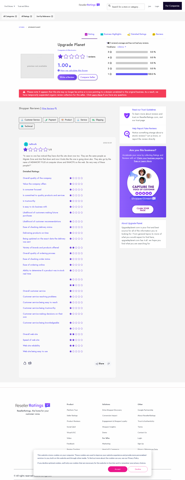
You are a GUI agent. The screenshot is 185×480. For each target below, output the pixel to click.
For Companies (172, 5)
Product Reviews (73, 421)
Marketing (106, 444)
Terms (140, 427)
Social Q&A (71, 427)
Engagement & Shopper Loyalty (114, 421)
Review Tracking (73, 449)
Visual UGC (71, 432)
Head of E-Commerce (110, 449)
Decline (138, 469)
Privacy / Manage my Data (148, 449)
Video (69, 438)
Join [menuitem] (149, 6)
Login (140, 438)
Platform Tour (72, 410)
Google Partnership (145, 410)
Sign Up (141, 444)
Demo (104, 432)
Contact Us (142, 432)
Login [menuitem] (157, 6)
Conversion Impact (109, 415)
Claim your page (143, 209)
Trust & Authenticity (146, 421)
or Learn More (145, 161)
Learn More (97, 94)
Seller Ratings (72, 415)
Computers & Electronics (67, 50)
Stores (21, 27)
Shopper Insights (109, 427)
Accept (118, 469)
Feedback (70, 444)
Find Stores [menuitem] (9, 6)
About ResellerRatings (147, 415)
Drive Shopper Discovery (112, 410)
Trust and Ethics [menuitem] (23, 6)
